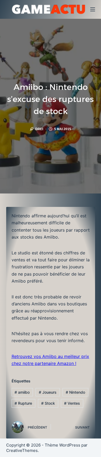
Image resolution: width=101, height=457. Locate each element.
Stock (48, 403)
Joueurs (48, 392)
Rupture (23, 403)
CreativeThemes (22, 450)
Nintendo (75, 392)
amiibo (22, 392)
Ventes (72, 403)
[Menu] (92, 9)
